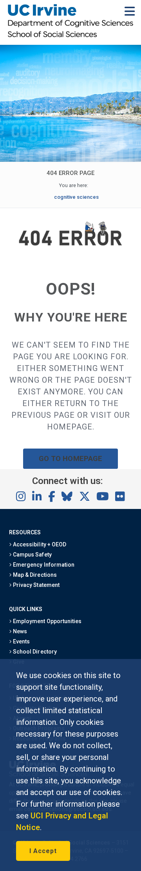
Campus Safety (31, 554)
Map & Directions (34, 575)
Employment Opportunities (46, 621)
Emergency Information (43, 565)
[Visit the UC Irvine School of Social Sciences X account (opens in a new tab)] (84, 497)
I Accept (43, 851)
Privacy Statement (36, 585)
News (19, 631)
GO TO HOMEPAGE (70, 458)
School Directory (34, 651)
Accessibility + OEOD (39, 544)
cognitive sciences (76, 197)
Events (21, 641)
